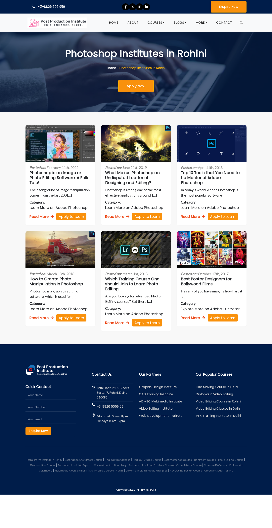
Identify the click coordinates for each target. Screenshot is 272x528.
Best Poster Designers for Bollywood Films (206, 281)
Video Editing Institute (156, 408)
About (132, 22)
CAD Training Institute (156, 394)
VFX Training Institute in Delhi (218, 415)
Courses (155, 22)
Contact (224, 22)
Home (113, 22)
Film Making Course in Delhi (217, 387)
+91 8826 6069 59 (110, 406)
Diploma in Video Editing (214, 394)
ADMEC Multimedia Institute (160, 401)
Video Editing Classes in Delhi (218, 408)
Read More (39, 216)
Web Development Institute (161, 415)
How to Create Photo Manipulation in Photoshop (56, 281)
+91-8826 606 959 (51, 6)
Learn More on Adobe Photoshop (58, 207)
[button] (242, 23)
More (200, 22)
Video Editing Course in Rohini (218, 401)
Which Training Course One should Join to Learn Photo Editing (132, 284)
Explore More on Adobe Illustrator (210, 308)
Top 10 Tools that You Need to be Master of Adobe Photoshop (210, 177)
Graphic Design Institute (158, 387)
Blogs (179, 22)
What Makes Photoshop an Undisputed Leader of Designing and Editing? (132, 177)
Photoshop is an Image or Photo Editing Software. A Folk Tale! (58, 177)
